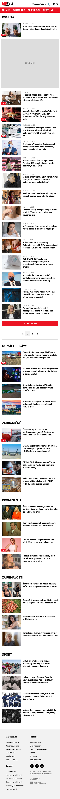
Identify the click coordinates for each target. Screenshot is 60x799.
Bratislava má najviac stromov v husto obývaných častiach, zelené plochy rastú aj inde (39, 404)
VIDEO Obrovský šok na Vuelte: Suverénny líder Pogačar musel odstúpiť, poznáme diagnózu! (36, 663)
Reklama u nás (35, 742)
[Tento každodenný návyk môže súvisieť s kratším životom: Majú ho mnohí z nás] (11, 639)
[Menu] (57, 10)
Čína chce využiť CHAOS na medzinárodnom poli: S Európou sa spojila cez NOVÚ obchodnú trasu (38, 432)
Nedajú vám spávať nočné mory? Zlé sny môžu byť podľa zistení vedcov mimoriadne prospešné (39, 294)
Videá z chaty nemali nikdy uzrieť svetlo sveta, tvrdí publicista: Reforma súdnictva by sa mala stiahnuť (40, 179)
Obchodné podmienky (38, 749)
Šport (46, 10)
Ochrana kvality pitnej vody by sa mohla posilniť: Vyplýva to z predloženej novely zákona (40, 212)
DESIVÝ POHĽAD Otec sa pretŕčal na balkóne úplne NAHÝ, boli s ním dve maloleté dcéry (39, 465)
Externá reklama (36, 746)
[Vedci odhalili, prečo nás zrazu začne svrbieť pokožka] (11, 622)
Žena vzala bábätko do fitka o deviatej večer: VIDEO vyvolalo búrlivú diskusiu (40, 585)
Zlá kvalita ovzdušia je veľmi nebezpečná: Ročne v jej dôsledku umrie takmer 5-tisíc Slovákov (38, 311)
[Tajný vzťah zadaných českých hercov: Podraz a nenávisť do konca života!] (11, 529)
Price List (33, 756)
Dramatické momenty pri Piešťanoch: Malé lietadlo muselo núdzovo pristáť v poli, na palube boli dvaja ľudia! (40, 355)
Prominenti (34, 10)
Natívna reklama (36, 760)
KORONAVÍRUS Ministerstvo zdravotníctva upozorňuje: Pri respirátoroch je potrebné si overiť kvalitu (38, 263)
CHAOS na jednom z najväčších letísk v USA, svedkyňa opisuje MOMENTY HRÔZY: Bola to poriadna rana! (40, 448)
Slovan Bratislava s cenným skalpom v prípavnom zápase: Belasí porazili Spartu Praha (39, 696)
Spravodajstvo (11, 771)
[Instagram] (37, 766)
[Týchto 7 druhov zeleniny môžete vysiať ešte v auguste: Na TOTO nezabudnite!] (11, 606)
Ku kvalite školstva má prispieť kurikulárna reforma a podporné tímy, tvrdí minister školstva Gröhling (39, 278)
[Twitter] (42, 766)
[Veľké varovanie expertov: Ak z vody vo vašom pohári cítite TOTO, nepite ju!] (11, 229)
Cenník (32, 753)
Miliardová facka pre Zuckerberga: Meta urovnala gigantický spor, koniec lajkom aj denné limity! (40, 371)
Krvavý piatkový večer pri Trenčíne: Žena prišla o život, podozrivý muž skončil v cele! (38, 388)
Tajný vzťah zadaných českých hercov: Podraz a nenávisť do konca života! (39, 524)
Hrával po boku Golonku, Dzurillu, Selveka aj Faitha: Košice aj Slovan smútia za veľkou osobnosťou (38, 680)
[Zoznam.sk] (35, 779)
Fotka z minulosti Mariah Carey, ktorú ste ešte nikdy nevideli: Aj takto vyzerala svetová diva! (39, 558)
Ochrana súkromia (12, 746)
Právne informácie (12, 742)
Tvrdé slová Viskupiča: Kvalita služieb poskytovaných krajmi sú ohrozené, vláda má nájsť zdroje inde (39, 147)
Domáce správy (14, 346)
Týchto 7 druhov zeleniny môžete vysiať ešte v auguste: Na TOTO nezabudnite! (40, 601)
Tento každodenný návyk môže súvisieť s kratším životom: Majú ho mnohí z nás (40, 634)
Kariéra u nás (10, 753)
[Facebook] (32, 766)
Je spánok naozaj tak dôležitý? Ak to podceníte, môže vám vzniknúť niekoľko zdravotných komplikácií (40, 97)
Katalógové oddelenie (14, 782)
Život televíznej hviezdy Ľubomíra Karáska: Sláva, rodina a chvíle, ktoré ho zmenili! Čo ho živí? (40, 509)
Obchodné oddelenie (14, 778)
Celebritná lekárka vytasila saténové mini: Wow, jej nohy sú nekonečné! (38, 540)
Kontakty (9, 766)
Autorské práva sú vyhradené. (41, 774)
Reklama (33, 736)
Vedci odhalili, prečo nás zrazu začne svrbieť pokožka (39, 617)
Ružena (43, 4)
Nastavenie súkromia (13, 749)
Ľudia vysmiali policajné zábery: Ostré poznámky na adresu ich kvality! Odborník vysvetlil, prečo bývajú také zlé (39, 131)
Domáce (6, 10)
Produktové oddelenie (14, 775)
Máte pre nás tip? (12, 789)
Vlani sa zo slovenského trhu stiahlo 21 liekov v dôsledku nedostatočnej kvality (40, 27)
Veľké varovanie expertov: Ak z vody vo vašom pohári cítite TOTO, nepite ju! (40, 227)
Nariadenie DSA (12, 760)
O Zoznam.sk (11, 736)
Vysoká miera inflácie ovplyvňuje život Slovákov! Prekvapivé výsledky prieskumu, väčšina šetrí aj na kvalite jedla (40, 115)
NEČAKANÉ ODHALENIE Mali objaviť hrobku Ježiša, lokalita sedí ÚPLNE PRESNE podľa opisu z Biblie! (39, 481)
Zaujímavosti (12, 577)
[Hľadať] (52, 10)
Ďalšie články (30, 323)
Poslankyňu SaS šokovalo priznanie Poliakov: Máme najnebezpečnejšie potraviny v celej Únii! (38, 163)
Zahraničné (19, 10)
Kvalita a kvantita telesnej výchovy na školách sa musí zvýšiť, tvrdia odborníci (40, 194)
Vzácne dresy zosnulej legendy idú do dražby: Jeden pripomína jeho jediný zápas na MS (39, 713)
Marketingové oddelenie (15, 785)
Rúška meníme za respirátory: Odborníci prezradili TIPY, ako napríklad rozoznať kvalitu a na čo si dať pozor (40, 245)
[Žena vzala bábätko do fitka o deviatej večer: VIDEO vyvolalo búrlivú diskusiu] (11, 589)
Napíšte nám (10, 756)
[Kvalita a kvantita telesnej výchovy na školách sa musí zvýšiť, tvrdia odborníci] (11, 197)
